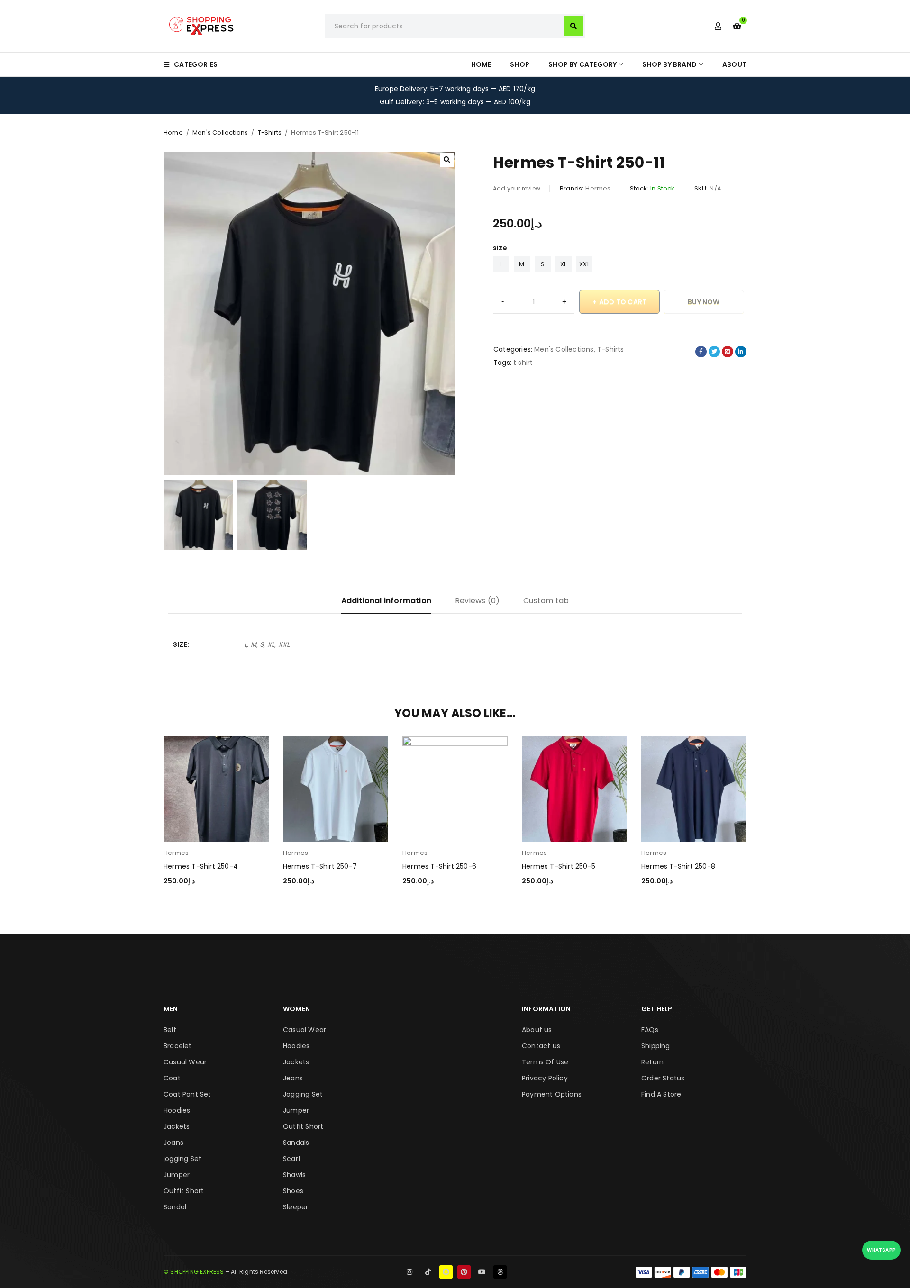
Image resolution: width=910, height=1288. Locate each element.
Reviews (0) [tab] (477, 600)
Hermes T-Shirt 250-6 (439, 866)
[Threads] (500, 1272)
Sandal (175, 1207)
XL (563, 264)
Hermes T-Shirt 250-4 (201, 866)
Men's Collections (220, 132)
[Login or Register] (718, 26)
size (500, 248)
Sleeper (295, 1207)
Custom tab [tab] (546, 600)
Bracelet (178, 1046)
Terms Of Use (545, 1062)
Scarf (292, 1158)
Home (173, 132)
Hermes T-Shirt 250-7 (320, 866)
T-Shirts (270, 132)
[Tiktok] (428, 1272)
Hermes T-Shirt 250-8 (678, 866)
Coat (172, 1078)
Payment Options (552, 1094)
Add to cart (622, 302)
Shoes (293, 1191)
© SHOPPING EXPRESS (194, 1272)
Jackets (177, 1126)
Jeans (173, 1142)
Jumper (177, 1174)
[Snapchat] (446, 1272)
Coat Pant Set (187, 1094)
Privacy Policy (545, 1078)
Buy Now (703, 302)
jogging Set (182, 1158)
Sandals (296, 1142)
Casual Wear (185, 1062)
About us (537, 1029)
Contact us (541, 1046)
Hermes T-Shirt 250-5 (558, 866)
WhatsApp (881, 1249)
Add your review (516, 188)
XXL (584, 264)
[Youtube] (482, 1272)
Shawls (294, 1174)
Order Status (662, 1078)
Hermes (597, 188)
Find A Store (661, 1094)
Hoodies (177, 1110)
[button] (447, 160)
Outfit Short (184, 1191)
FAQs (649, 1029)
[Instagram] (409, 1272)
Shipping (655, 1046)
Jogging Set (303, 1094)
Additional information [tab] (386, 600)
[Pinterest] (464, 1272)
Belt (170, 1029)
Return (652, 1062)
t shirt (523, 362)
